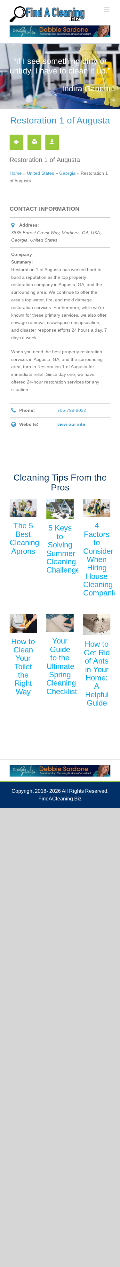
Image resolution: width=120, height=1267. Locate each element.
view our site (71, 424)
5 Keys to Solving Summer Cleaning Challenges (65, 549)
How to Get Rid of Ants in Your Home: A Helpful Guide (97, 673)
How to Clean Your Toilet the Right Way (23, 666)
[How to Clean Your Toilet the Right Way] (23, 623)
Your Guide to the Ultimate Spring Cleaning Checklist (61, 666)
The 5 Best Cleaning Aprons (24, 538)
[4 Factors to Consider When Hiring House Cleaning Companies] (96, 508)
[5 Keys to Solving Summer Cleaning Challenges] (60, 509)
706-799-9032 (71, 410)
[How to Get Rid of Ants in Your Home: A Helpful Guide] (96, 625)
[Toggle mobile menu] (107, 9)
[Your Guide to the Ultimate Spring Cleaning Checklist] (60, 623)
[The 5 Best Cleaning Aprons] (23, 508)
